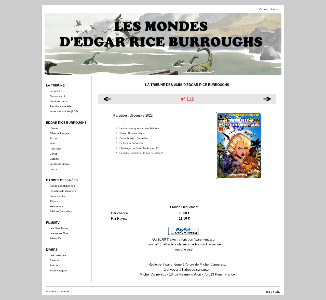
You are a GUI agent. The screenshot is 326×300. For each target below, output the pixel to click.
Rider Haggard (58, 270)
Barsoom (55, 260)
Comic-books (57, 196)
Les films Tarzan (59, 228)
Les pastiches (58, 255)
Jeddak (54, 265)
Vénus (53, 153)
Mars (52, 143)
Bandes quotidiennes (62, 185)
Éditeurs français (59, 133)
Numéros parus (58, 101)
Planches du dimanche (63, 191)
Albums (54, 201)
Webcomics (56, 206)
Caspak (54, 158)
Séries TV (55, 238)
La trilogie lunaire (60, 163)
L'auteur (54, 128)
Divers (53, 169)
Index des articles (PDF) (64, 111)
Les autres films (59, 233)
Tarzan (54, 138)
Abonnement (57, 96)
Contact (263, 9)
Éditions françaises (61, 211)
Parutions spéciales (61, 106)
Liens (274, 9)
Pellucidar (55, 148)
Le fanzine (56, 91)
